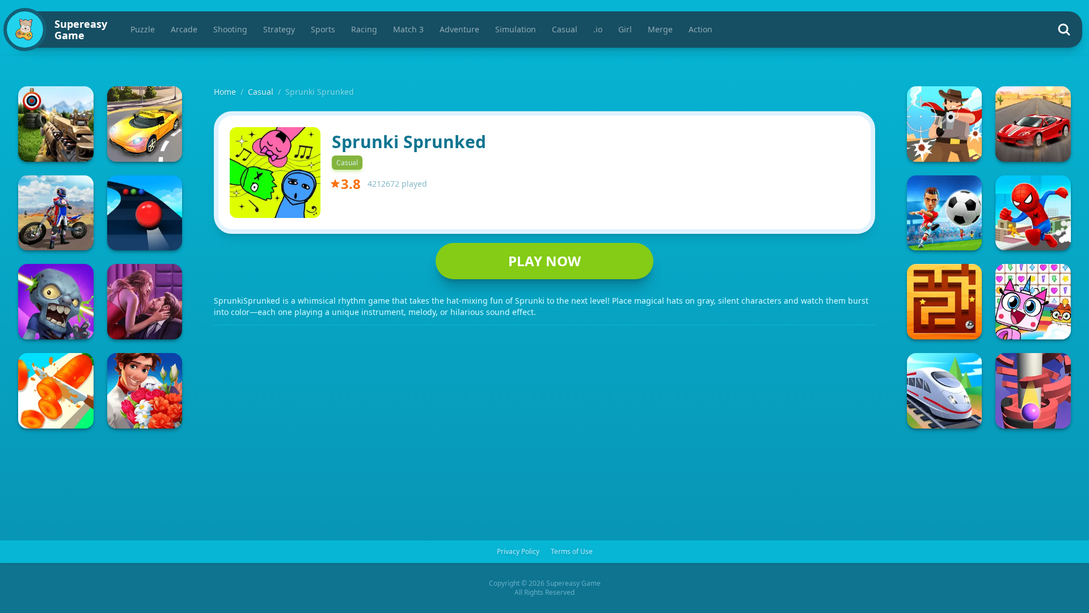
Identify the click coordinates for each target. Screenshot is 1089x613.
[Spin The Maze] (944, 301)
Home (225, 91)
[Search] (1064, 29)
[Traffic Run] (145, 124)
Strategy (279, 29)
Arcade (184, 29)
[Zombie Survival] (56, 301)
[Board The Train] (944, 391)
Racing (364, 29)
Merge (660, 29)
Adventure (459, 29)
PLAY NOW (544, 260)
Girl (625, 29)
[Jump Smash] (1033, 391)
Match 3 (408, 29)
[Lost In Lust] (145, 301)
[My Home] (145, 391)
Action (700, 29)
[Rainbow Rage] (1033, 301)
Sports (323, 29)
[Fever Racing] (1033, 124)
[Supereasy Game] (25, 29)
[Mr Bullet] (944, 124)
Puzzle (142, 29)
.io (597, 29)
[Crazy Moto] (56, 213)
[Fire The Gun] (56, 124)
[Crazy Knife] (56, 391)
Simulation (515, 29)
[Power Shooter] (944, 213)
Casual (564, 29)
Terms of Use (572, 551)
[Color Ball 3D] (145, 213)
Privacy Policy (518, 551)
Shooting (230, 29)
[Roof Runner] (1033, 213)
